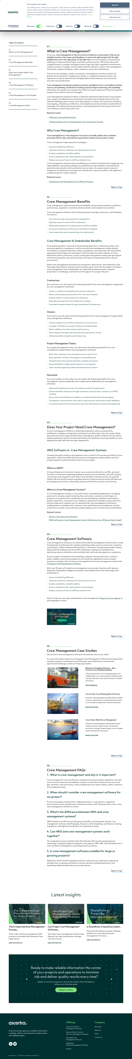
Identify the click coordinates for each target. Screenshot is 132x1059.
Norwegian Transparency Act (32, 1055)
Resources (98, 1026)
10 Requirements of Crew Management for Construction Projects (76, 122)
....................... (62, 46)
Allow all (115, 5)
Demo (97, 1033)
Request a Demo (66, 990)
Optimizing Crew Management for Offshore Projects (71, 182)
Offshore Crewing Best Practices (62, 117)
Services (68, 1049)
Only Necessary (114, 17)
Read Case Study (91, 707)
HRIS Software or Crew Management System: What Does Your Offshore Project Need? (85, 520)
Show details (107, 26)
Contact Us (98, 1037)
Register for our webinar (110, 598)
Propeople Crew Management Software (64, 564)
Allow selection (114, 11)
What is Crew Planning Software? (63, 517)
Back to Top (116, 187)
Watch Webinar (91, 685)
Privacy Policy (21, 1055)
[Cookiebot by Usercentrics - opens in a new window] (13, 26)
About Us (98, 1030)
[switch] (59, 26)
